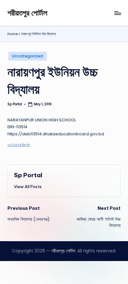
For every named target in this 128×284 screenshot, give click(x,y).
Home (12, 33)
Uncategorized (27, 56)
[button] (28, 186)
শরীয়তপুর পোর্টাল (27, 12)
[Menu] (117, 13)
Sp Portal (28, 175)
